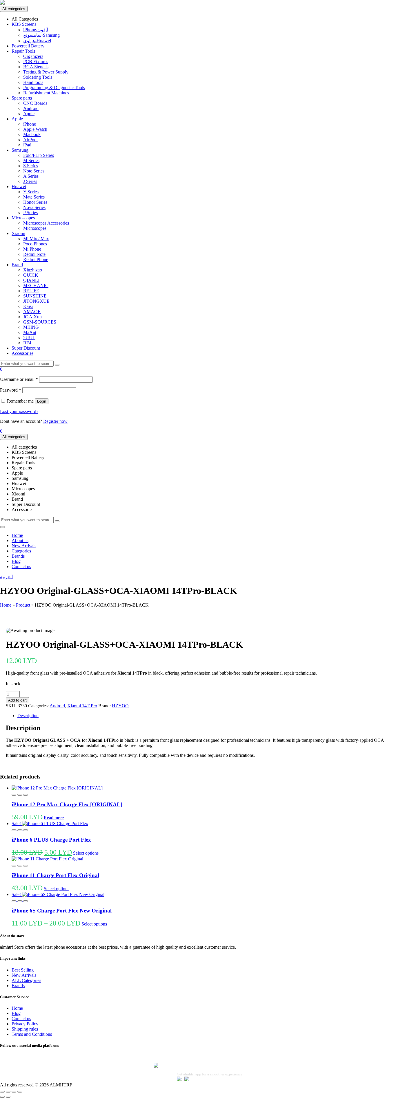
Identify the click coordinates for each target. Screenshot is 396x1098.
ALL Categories (26, 980)
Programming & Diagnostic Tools (54, 87)
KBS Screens (24, 24)
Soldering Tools (37, 77)
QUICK (30, 275)
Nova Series (34, 207)
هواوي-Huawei (37, 40)
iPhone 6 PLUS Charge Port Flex (51, 840)
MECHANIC (35, 285)
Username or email (19, 379)
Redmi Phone (35, 259)
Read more (54, 817)
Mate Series (34, 196)
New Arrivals (24, 545)
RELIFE (31, 290)
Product (23, 605)
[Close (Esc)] (19, 1092)
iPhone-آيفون (35, 29)
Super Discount (26, 348)
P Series (30, 212)
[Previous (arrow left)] (2, 1097)
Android (31, 108)
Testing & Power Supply (45, 71)
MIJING (31, 327)
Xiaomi (18, 233)
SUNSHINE (35, 295)
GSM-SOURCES (39, 322)
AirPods (30, 139)
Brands (18, 556)
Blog (16, 561)
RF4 (27, 342)
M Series (31, 160)
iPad (27, 144)
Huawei (19, 186)
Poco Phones (35, 243)
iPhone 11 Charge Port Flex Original (55, 875)
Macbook (32, 134)
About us (20, 540)
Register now (55, 421)
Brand (17, 264)
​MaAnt (29, 332)
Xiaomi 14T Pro (82, 705)
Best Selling (23, 969)
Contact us (21, 566)
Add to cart (17, 700)
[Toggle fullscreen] (8, 1092)
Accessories (22, 353)
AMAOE (32, 311)
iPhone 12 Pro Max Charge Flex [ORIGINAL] (67, 804)
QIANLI (31, 280)
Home (17, 535)
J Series (30, 181)
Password (10, 390)
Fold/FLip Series (38, 155)
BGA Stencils (35, 66)
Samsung (20, 150)
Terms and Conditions (32, 1034)
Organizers (33, 56)
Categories (21, 550)
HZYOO (120, 705)
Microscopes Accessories (46, 223)
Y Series (31, 191)
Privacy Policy (25, 1023)
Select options (86, 853)
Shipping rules (25, 1029)
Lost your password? (19, 411)
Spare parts (22, 98)
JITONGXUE (36, 301)
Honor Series (35, 202)
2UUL (29, 337)
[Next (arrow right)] (8, 1097)
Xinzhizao (32, 269)
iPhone (29, 124)
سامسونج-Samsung (41, 35)
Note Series (33, 170)
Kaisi (28, 306)
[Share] (14, 1092)
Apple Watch (35, 129)
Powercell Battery (28, 45)
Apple (28, 113)
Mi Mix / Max (36, 238)
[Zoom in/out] (2, 1092)
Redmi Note (34, 254)
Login (41, 401)
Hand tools (33, 82)
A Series (31, 176)
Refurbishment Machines (46, 92)
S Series (30, 165)
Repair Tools (23, 51)
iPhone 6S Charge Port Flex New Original (62, 911)
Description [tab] (28, 715)
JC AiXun (32, 316)
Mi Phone (32, 249)
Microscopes (23, 217)
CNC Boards (35, 103)
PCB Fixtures (35, 61)
